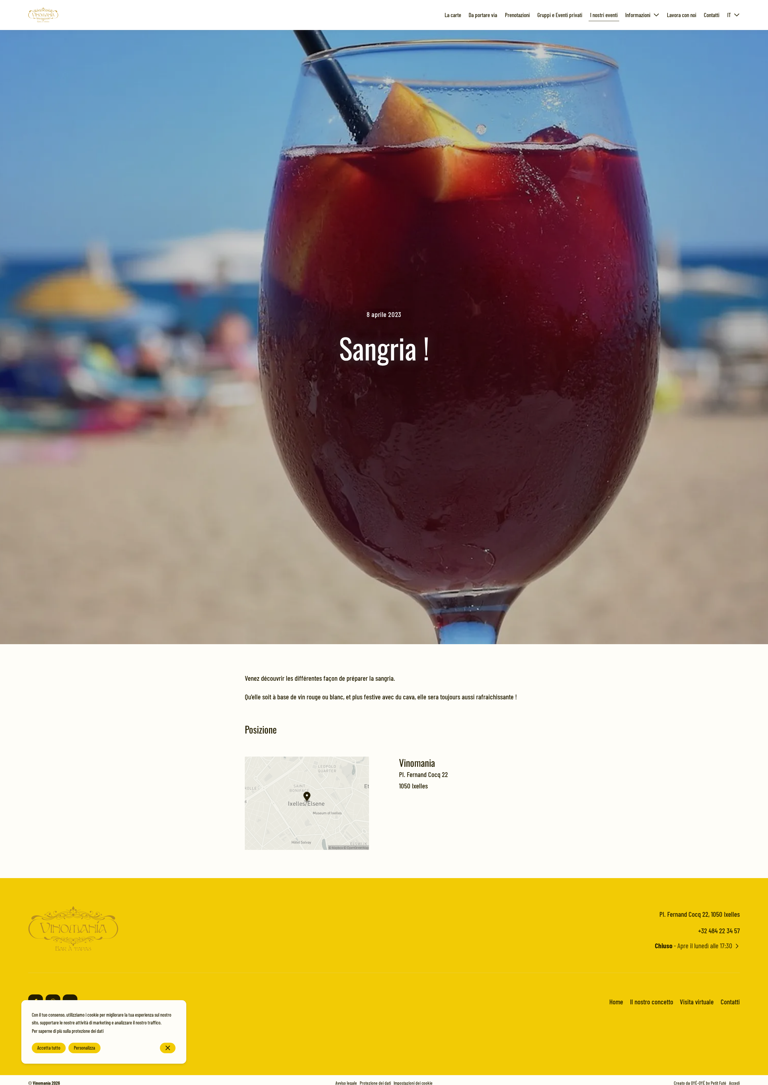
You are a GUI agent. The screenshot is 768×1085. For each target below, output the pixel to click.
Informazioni (637, 14)
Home (616, 1001)
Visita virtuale (697, 1001)
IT (729, 14)
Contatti (730, 1001)
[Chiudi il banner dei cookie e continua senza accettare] (168, 1048)
